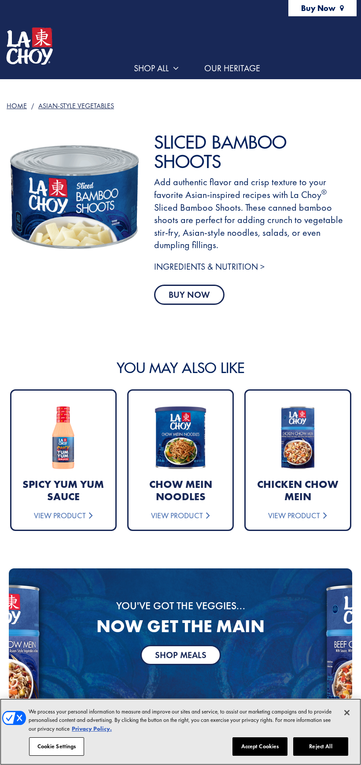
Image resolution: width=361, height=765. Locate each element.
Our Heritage (232, 68)
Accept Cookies (260, 746)
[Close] (347, 712)
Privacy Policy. (92, 728)
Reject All (320, 746)
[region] (180, 732)
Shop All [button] (151, 68)
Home (17, 106)
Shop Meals (180, 655)
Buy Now (318, 8)
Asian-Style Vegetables (76, 106)
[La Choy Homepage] (29, 46)
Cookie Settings (56, 746)
